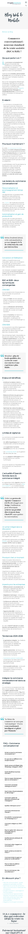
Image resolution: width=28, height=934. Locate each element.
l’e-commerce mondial (15, 148)
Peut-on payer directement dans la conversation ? (13, 779)
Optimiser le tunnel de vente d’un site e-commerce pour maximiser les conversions (14, 887)
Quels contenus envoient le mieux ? (13, 851)
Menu (25, 2)
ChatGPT (21, 88)
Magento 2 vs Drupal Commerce (13, 902)
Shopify (4, 541)
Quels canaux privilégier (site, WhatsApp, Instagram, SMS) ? (14, 766)
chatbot (6, 202)
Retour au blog (7, 32)
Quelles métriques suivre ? (13, 805)
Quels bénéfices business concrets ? (12, 772)
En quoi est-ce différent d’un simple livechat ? (13, 759)
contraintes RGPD (11, 452)
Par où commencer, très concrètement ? (12, 871)
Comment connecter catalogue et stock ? (11, 785)
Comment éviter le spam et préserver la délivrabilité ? (13, 858)
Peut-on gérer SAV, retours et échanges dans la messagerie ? (13, 831)
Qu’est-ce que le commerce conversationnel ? (13, 753)
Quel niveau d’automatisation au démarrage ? (14, 792)
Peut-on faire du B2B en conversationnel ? (12, 864)
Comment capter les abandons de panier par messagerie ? (12, 799)
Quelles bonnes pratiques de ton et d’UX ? (13, 838)
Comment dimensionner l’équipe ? (12, 811)
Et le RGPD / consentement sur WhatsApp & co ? (13, 817)
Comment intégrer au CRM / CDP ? (13, 824)
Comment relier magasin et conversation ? (13, 845)
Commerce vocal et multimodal (13, 658)
